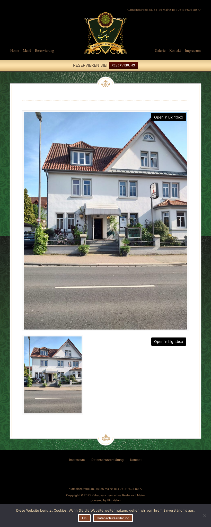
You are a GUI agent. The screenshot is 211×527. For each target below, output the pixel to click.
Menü (27, 50)
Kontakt (175, 50)
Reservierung (44, 50)
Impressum (193, 50)
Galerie (160, 50)
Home (14, 50)
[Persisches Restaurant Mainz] (105, 56)
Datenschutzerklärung (107, 460)
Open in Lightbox (168, 117)
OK (84, 518)
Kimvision (113, 500)
